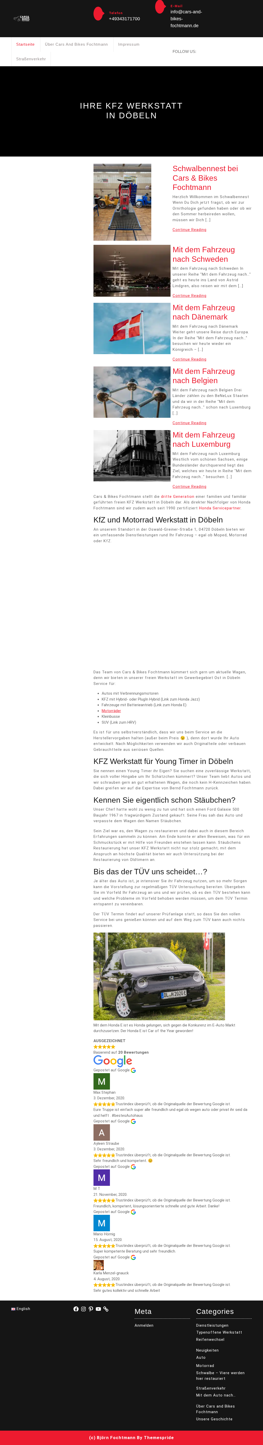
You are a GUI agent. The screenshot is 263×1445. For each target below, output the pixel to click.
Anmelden (144, 1325)
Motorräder (111, 711)
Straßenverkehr (31, 59)
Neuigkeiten (207, 1350)
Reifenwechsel (210, 1339)
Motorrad (205, 1365)
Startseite (25, 44)
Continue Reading (189, 229)
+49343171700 (124, 18)
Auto (201, 1357)
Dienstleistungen (212, 1325)
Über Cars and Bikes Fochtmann (76, 44)
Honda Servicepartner (220, 508)
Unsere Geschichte (214, 1419)
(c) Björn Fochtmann (112, 1437)
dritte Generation (177, 496)
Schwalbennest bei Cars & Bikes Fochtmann (205, 177)
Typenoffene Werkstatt (219, 1332)
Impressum (129, 44)
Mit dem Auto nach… (216, 1395)
